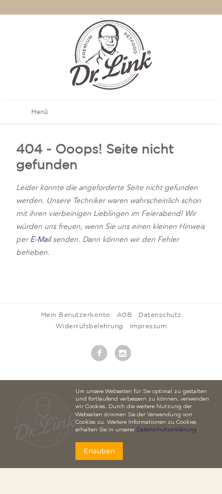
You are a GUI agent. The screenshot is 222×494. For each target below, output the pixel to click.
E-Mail (40, 239)
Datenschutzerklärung (166, 430)
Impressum (148, 325)
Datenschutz (160, 314)
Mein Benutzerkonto (75, 314)
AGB (125, 314)
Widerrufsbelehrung (89, 325)
